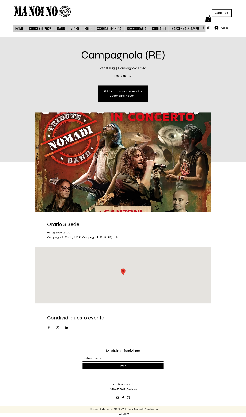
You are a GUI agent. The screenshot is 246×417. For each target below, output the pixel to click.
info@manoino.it (123, 384)
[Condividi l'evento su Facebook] (49, 327)
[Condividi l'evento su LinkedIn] (66, 327)
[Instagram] (209, 28)
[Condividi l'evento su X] (57, 327)
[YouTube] (198, 28)
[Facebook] (203, 28)
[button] (208, 18)
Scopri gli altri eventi (123, 95)
